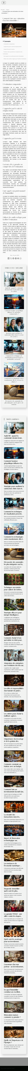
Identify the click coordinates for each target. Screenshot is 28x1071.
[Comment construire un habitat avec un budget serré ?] (14, 756)
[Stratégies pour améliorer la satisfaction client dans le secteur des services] (14, 324)
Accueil (3, 9)
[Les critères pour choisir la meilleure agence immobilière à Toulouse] (14, 705)
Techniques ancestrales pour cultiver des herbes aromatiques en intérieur (13, 589)
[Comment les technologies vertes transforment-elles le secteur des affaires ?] (14, 369)
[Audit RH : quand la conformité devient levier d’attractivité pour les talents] (14, 279)
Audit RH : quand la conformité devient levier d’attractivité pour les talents (14, 289)
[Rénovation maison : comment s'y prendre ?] (14, 1006)
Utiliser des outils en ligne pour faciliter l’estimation (15, 58)
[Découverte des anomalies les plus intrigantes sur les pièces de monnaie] (14, 392)
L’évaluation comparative (9, 44)
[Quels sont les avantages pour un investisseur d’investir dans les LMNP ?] (14, 931)
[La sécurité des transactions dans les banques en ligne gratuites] (14, 806)
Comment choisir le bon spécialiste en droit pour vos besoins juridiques (13, 640)
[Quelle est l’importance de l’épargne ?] (14, 1032)
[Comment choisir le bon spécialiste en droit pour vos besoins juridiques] (14, 629)
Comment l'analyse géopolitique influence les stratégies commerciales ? (14, 312)
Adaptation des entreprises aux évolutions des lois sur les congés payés (13, 665)
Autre (7, 9)
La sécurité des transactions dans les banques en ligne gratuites (13, 817)
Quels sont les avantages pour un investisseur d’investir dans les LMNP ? (13, 941)
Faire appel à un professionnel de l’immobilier (14, 56)
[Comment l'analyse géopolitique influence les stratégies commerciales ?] (14, 302)
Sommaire (7, 41)
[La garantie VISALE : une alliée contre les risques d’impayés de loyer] (14, 905)
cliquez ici (21, 104)
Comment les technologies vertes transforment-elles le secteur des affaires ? (14, 380)
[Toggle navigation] (4, 2)
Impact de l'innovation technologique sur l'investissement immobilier (13, 840)
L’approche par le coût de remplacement (12, 46)
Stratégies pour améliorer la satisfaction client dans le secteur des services (14, 334)
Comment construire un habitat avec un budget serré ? (12, 766)
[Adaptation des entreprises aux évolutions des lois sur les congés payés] (14, 655)
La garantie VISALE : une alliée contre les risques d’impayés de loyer (13, 916)
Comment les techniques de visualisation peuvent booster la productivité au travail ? (14, 357)
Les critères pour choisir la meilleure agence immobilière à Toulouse (13, 716)
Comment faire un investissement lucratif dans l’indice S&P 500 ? (14, 791)
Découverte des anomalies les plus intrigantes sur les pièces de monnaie (14, 402)
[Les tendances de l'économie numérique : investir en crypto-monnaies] (14, 855)
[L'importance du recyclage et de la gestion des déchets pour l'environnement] (14, 730)
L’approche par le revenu (9, 49)
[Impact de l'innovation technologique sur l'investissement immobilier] (14, 830)
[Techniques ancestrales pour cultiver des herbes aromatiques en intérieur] (14, 579)
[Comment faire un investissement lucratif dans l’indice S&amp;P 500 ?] (14, 781)
